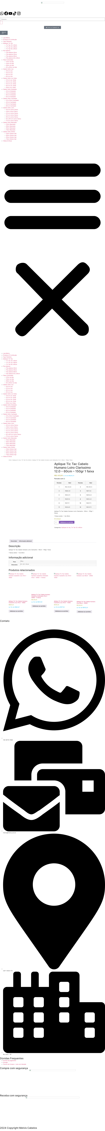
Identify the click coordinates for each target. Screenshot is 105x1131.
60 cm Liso (9, 74)
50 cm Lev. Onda (11, 84)
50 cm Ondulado (11, 93)
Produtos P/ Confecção (10, 39)
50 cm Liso (9, 72)
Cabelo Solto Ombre (9, 131)
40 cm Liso (9, 71)
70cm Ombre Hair (11, 139)
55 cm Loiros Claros (12, 115)
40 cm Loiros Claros (12, 109)
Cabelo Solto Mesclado (10, 122)
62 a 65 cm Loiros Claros (13, 119)
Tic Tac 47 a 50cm (11, 45)
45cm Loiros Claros (12, 111)
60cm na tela (10, 65)
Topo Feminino (7, 41)
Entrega (5, 1062)
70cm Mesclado (10, 130)
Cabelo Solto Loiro (8, 107)
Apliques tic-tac (16, 460)
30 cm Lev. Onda (11, 80)
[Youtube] (10, 13)
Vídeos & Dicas (7, 141)
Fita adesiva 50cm (11, 52)
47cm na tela (10, 61)
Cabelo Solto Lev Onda (10, 78)
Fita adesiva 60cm (11, 56)
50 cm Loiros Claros (12, 113)
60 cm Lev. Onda (11, 85)
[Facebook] (6, 13)
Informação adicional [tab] (25, 541)
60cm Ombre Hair (11, 135)
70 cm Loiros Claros (12, 120)
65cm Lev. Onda (11, 87)
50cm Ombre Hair (11, 133)
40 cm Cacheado (11, 102)
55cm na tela (10, 63)
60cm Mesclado (10, 126)
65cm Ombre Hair (11, 137)
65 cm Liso (9, 76)
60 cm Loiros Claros (12, 117)
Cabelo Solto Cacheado (10, 98)
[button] (52, 247)
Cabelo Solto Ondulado (10, 89)
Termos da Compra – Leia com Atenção (14, 1064)
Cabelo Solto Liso (8, 69)
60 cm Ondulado (11, 95)
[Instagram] (19, 13)
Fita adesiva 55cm (11, 54)
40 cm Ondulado (11, 91)
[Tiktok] (15, 13)
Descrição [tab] (14, 541)
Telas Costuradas (8, 60)
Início (10, 460)
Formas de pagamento (9, 1060)
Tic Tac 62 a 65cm (11, 49)
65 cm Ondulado (11, 96)
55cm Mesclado (10, 124)
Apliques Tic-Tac (8, 43)
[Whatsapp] (2, 13)
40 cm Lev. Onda (11, 82)
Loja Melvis (6, 37)
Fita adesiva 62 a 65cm (13, 58)
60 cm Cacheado (11, 106)
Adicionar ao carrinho (66, 522)
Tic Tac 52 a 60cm (11, 47)
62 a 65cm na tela (11, 67)
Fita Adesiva (6, 50)
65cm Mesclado (10, 128)
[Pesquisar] (1, 22)
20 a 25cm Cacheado (12, 100)
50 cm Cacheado (11, 104)
